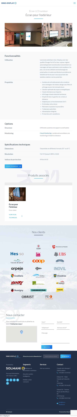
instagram (7, 383)
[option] (38, 35)
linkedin (7, 380)
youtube (17, 380)
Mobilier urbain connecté (27, 381)
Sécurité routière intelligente (28, 375)
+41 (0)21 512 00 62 (64, 372)
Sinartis (68, 412)
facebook (10, 380)
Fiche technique (12, 166)
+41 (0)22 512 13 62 (65, 398)
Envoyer (47, 347)
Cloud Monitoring (45, 133)
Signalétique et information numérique (29, 369)
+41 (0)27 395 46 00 (64, 385)
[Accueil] (8, 3)
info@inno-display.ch (62, 403)
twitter (14, 380)
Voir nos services (45, 368)
